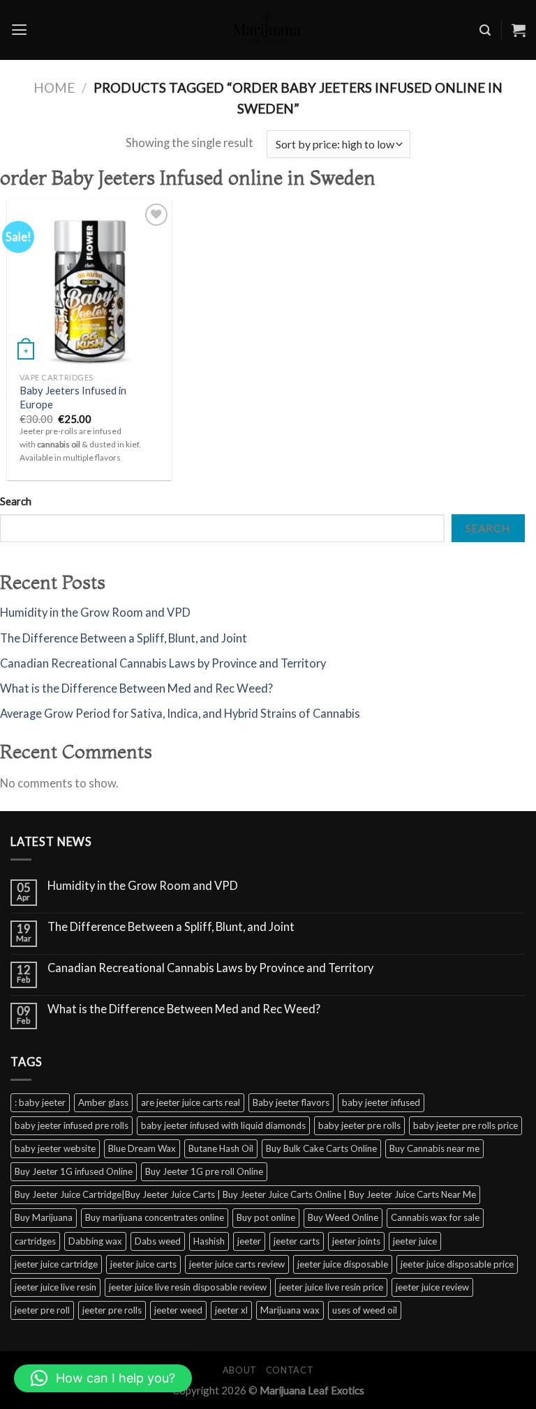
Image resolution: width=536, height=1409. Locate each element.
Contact (289, 1370)
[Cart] (519, 30)
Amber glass (103, 1102)
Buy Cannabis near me (434, 1148)
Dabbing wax (95, 1241)
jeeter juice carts (143, 1264)
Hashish (209, 1241)
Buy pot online (266, 1217)
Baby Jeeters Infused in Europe (73, 397)
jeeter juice (415, 1241)
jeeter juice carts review (237, 1264)
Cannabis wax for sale (435, 1217)
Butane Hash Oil (220, 1148)
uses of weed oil (364, 1310)
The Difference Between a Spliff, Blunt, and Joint (123, 638)
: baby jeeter (40, 1102)
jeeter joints (356, 1241)
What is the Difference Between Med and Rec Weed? (136, 688)
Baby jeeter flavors (291, 1102)
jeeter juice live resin (55, 1287)
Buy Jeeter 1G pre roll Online (204, 1171)
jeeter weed (178, 1310)
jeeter (249, 1241)
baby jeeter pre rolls (359, 1125)
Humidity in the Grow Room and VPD (95, 612)
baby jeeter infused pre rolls (71, 1125)
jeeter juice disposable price (457, 1264)
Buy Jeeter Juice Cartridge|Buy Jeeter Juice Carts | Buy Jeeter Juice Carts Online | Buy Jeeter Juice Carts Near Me (245, 1194)
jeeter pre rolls (112, 1310)
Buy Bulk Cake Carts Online (321, 1148)
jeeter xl (231, 1310)
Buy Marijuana (44, 1217)
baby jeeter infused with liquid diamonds (223, 1125)
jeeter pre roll (42, 1310)
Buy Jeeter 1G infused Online (74, 1171)
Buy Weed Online (343, 1217)
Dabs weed (158, 1241)
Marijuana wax (290, 1310)
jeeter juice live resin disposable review (188, 1287)
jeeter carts (297, 1241)
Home (54, 87)
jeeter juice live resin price (331, 1287)
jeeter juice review (432, 1287)
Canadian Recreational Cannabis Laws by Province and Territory (163, 663)
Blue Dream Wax (142, 1148)
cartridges (35, 1241)
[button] (103, 1378)
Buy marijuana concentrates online (154, 1217)
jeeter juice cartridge (56, 1264)
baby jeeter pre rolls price (465, 1125)
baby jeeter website (55, 1148)
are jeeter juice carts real (190, 1102)
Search (15, 501)
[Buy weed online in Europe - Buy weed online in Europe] (268, 30)
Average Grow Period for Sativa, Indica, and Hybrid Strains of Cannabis (180, 714)
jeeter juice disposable (342, 1264)
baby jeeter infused (381, 1102)
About (240, 1370)
